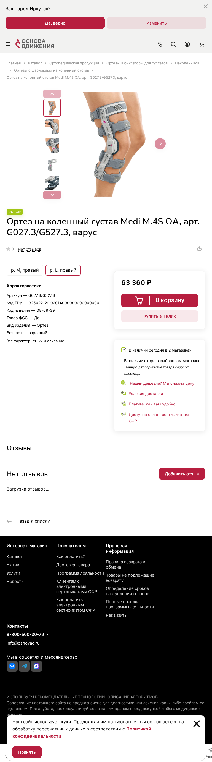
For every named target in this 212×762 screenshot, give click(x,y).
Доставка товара (73, 564)
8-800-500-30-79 (25, 634)
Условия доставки (146, 393)
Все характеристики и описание (35, 341)
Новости (15, 581)
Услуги (13, 573)
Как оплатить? (70, 556)
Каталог (15, 556)
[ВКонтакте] (12, 666)
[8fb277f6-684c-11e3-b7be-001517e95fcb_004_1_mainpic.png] (116, 144)
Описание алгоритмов (132, 697)
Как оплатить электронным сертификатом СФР (75, 605)
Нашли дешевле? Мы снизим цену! (162, 383)
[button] (52, 195)
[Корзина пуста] (201, 44)
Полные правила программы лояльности (130, 604)
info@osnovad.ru (23, 643)
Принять (27, 752)
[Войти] (187, 44)
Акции (13, 564)
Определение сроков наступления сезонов (127, 591)
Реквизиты (116, 615)
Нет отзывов (29, 249)
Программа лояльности (80, 573)
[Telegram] (24, 666)
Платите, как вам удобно (152, 404)
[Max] (36, 666)
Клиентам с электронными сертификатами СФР (76, 586)
